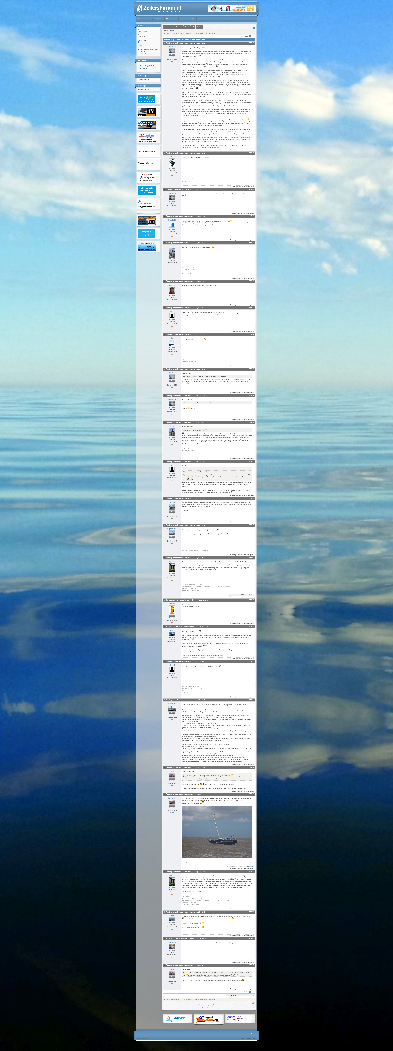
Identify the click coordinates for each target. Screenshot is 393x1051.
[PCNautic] (147, 224)
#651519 (251, 600)
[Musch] (147, 250)
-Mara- (172, 246)
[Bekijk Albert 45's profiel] (172, 711)
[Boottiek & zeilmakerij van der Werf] (147, 116)
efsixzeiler (172, 665)
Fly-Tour (172, 561)
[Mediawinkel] (147, 207)
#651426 (251, 395)
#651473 (251, 461)
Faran (172, 157)
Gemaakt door (206, 1008)
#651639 (251, 661)
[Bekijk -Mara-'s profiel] (172, 257)
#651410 (251, 189)
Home (140, 19)
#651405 (251, 43)
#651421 (251, 307)
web (172, 630)
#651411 (251, 216)
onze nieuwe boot (216, 51)
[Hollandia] (147, 129)
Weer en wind (170, 19)
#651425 (251, 369)
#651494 (251, 498)
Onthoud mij (142, 40)
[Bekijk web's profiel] (172, 636)
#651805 (251, 965)
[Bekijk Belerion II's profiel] (172, 804)
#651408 (251, 153)
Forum (149, 19)
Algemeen (175, 33)
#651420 (251, 281)
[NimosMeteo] (147, 168)
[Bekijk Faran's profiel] (172, 167)
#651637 (251, 626)
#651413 (251, 242)
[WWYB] (147, 181)
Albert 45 (172, 704)
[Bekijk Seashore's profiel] (172, 53)
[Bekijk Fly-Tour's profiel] (172, 572)
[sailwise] (176, 1021)
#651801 (251, 938)
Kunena (213, 1008)
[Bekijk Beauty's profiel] (172, 510)
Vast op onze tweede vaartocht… (205, 33)
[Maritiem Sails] (147, 155)
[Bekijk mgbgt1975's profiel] (172, 535)
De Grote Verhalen (187, 33)
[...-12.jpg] (217, 858)
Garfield (172, 604)
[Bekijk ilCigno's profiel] (172, 346)
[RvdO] (146, 103)
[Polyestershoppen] (147, 194)
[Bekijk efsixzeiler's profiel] (172, 672)
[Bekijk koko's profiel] (172, 777)
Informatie (190, 19)
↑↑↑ (252, 1033)
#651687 (251, 767)
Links (182, 19)
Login (140, 45)
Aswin (172, 285)
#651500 (251, 525)
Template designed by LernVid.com (248, 1038)
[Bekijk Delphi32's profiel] (172, 228)
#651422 (251, 334)
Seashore (172, 47)
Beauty (172, 502)
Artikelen (158, 19)
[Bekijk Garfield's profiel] (172, 614)
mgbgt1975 (172, 529)
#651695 (251, 912)
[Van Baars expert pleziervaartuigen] (146, 237)
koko (172, 771)
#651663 (251, 700)
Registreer (143, 53)
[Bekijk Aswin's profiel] (172, 294)
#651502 (251, 557)
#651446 (251, 422)
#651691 (251, 794)
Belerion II (172, 798)
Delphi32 (172, 220)
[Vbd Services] (147, 142)
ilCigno (172, 338)
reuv (172, 312)
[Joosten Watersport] (207, 1023)
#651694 (251, 871)
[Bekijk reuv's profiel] (172, 318)
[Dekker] (232, 11)
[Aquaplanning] (235, 1021)
